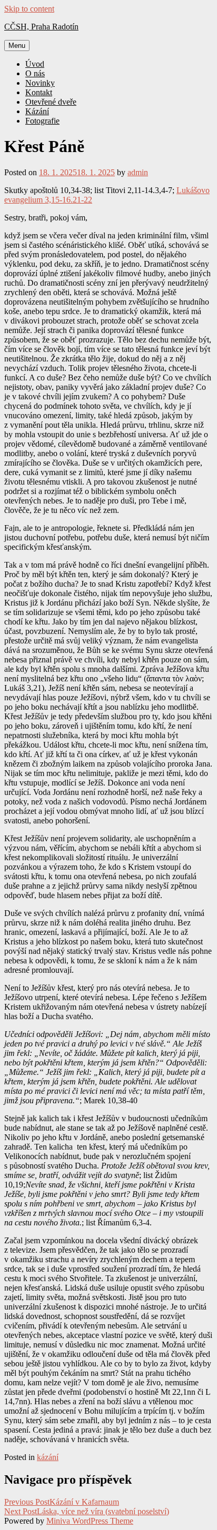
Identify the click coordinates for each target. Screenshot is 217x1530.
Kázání (37, 111)
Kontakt (38, 92)
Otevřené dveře (50, 101)
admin (137, 172)
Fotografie (42, 120)
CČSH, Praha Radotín (41, 26)
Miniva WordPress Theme (89, 1520)
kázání (47, 1457)
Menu (16, 45)
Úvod (34, 63)
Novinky (40, 82)
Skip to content (29, 8)
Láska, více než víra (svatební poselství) (86, 1511)
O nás (35, 73)
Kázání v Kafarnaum (61, 1501)
